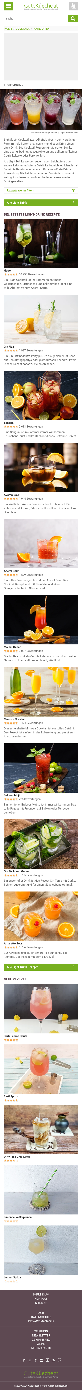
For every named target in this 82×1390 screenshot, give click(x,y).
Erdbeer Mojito (13, 795)
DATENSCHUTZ (41, 1317)
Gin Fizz (9, 346)
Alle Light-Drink (17, 202)
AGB (41, 1313)
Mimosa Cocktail (14, 719)
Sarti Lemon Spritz (15, 1036)
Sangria (9, 422)
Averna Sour (11, 495)
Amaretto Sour (13, 943)
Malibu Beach (12, 647)
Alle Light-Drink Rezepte (22, 967)
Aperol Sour (11, 571)
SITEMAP (41, 1303)
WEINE (41, 1344)
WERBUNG (41, 1331)
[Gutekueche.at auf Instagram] (41, 1360)
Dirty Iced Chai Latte (17, 1156)
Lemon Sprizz (12, 1277)
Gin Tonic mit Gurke (16, 871)
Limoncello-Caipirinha (18, 1217)
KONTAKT (41, 1298)
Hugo (7, 270)
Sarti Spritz (11, 1096)
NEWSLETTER (41, 1335)
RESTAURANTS (41, 1348)
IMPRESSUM (41, 1294)
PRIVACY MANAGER (41, 1321)
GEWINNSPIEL (41, 1339)
